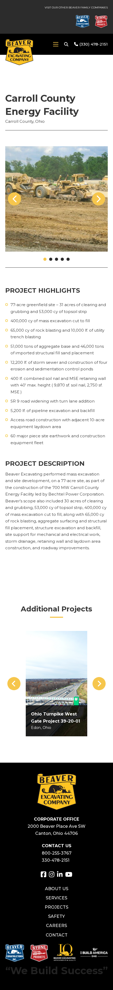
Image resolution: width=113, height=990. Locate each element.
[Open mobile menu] (55, 44)
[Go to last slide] (13, 683)
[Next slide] (99, 683)
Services (56, 897)
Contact (57, 935)
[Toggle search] (66, 44)
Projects (56, 907)
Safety (56, 916)
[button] (45, 259)
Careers (56, 925)
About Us (56, 888)
